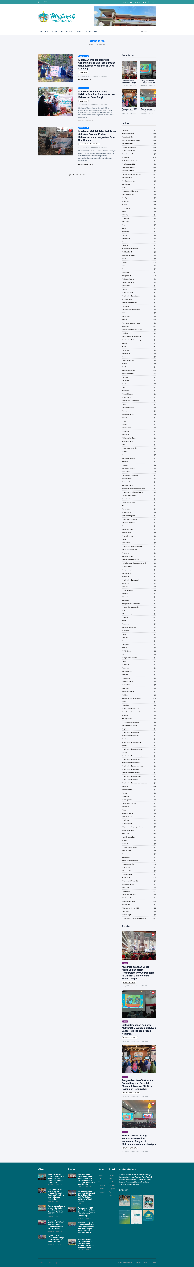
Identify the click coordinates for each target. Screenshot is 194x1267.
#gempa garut (126, 573)
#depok (124, 289)
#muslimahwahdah (128, 133)
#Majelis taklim (126, 428)
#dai (123, 265)
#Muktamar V (126, 898)
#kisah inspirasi (127, 478)
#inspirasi (125, 786)
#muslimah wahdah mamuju (131, 773)
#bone (124, 211)
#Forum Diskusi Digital (129, 847)
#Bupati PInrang (127, 394)
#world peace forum (128, 502)
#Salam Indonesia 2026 (129, 901)
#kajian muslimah (127, 292)
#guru (123, 313)
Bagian (79, 31)
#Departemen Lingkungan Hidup (132, 827)
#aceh (124, 404)
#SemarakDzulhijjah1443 (130, 191)
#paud (124, 259)
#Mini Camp (126, 208)
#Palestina (125, 806)
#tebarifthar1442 (127, 144)
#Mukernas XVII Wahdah (130, 881)
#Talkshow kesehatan (129, 438)
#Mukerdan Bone (127, 597)
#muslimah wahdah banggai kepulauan (134, 783)
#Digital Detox (126, 850)
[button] (40, 2)
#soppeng (125, 637)
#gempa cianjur (127, 570)
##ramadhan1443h (128, 171)
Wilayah (88, 31)
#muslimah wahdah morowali (131, 762)
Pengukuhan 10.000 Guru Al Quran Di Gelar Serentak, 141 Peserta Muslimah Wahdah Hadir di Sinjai (86, 1212)
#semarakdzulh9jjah (128, 194)
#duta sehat (125, 221)
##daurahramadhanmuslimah (131, 174)
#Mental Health (127, 874)
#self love (125, 367)
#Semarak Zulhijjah (128, 864)
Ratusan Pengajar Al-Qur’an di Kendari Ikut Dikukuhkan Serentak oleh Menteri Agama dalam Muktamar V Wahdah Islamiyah (86, 1227)
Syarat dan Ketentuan (125, 1263)
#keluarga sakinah (128, 360)
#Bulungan (125, 390)
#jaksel (124, 661)
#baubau (124, 752)
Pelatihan (102, 1185)
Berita (47, 31)
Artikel (54, 31)
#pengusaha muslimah (129, 658)
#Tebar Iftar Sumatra (128, 894)
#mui (123, 610)
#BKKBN (125, 465)
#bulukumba (126, 353)
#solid (124, 620)
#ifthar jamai (126, 857)
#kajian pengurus (127, 854)
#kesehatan (125, 326)
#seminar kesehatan (128, 458)
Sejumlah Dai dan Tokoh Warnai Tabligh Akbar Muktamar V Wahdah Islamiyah (55, 1239)
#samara (125, 377)
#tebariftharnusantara (129, 147)
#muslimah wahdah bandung (131, 742)
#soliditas (125, 593)
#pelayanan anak (127, 529)
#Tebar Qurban (127, 800)
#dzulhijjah (125, 198)
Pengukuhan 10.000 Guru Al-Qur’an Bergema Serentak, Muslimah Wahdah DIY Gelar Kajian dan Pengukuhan (137, 1084)
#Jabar (124, 702)
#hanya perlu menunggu (130, 475)
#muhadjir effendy (128, 536)
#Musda (124, 647)
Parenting (112, 1185)
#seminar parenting (128, 407)
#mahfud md (126, 286)
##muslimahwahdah (128, 167)
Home (41, 31)
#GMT (124, 346)
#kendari (124, 746)
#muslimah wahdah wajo (130, 779)
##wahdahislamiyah (128, 181)
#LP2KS (124, 204)
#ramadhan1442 (127, 137)
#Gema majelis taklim (129, 370)
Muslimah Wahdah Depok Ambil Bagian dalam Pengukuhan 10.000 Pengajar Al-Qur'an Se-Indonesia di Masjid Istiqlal (138, 972)
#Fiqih (124, 729)
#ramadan (125, 715)
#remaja (124, 363)
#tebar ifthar (126, 157)
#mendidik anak (127, 299)
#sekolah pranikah (128, 691)
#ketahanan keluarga (128, 468)
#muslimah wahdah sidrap (130, 708)
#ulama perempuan (128, 614)
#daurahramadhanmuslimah (131, 140)
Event (62, 31)
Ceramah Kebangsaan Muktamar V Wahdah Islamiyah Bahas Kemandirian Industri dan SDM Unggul (55, 1225)
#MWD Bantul (126, 651)
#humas (124, 411)
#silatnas (125, 242)
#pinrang (124, 343)
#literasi (124, 451)
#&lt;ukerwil (125, 631)
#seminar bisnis (127, 671)
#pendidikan (126, 316)
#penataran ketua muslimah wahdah (134, 488)
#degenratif (125, 434)
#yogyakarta (126, 678)
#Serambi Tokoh (127, 813)
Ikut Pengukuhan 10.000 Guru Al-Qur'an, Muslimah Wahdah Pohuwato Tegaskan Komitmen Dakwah (86, 1243)
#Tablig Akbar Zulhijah (129, 803)
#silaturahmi (126, 472)
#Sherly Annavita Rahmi (130, 248)
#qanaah (124, 793)
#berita (124, 188)
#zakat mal (125, 796)
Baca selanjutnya (84, 79)
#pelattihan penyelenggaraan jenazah (134, 563)
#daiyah (124, 269)
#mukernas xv (126, 512)
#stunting (125, 245)
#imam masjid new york (130, 549)
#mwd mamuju (127, 566)
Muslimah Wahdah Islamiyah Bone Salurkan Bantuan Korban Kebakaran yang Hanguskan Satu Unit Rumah (97, 135)
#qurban (124, 235)
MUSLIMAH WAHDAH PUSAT (89, 144)
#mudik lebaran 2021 (128, 164)
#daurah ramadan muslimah (131, 712)
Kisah (110, 1195)
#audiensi (125, 461)
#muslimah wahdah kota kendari (132, 749)
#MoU (124, 421)
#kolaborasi (125, 583)
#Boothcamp (126, 905)
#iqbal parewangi (127, 556)
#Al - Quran (125, 384)
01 (73, 175)
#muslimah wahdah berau (130, 769)
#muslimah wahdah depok (130, 732)
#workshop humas (128, 414)
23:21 (45, 2)
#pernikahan (126, 685)
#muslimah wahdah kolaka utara (132, 766)
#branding (125, 215)
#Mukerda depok (127, 681)
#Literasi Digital (127, 915)
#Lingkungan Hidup (128, 830)
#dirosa (124, 319)
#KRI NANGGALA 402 (129, 161)
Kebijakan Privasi (141, 1263)
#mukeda (125, 675)
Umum (101, 1182)
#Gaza (124, 810)
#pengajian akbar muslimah (131, 309)
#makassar (125, 218)
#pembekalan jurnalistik (129, 725)
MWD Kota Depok (129, 982)
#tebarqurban (126, 238)
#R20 (123, 445)
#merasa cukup (127, 790)
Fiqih (110, 1192)
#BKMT (124, 418)
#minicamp (125, 231)
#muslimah (125, 201)
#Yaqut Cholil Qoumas (129, 519)
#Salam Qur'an (127, 823)
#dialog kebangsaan (128, 282)
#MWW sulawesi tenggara (130, 722)
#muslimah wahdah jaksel (130, 560)
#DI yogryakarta (127, 718)
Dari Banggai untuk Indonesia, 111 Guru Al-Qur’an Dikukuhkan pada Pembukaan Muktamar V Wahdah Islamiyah (86, 1196)
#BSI (123, 505)
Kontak (96, 31)
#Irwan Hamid (126, 397)
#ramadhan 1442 (127, 154)
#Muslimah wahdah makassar (132, 330)
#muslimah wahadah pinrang (131, 340)
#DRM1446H (126, 891)
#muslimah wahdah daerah (131, 296)
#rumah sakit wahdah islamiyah (132, 546)
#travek (124, 526)
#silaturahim (126, 543)
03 (80, 175)
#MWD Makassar (127, 590)
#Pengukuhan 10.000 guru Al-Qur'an (134, 918)
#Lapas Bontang (127, 441)
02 (77, 175)
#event (124, 357)
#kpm (123, 654)
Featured (101, 1192)
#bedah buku (126, 184)
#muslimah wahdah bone (130, 303)
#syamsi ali (125, 553)
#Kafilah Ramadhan (128, 837)
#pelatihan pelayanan (129, 627)
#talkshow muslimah (128, 255)
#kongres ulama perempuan (131, 603)
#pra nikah (125, 688)
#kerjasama (125, 509)
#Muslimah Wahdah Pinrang (131, 401)
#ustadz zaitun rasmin (129, 495)
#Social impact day (128, 884)
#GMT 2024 (126, 877)
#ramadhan (125, 705)
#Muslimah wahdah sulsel (130, 580)
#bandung (125, 739)
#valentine (125, 130)
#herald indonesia (127, 485)
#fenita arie (125, 668)
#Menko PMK (126, 533)
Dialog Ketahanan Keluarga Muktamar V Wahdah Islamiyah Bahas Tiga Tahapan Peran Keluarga (139, 1029)
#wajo (124, 225)
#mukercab (125, 664)
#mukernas (125, 576)
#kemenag (125, 380)
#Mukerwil (125, 617)
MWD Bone (83, 72)
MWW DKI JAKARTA (130, 1037)
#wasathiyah (126, 499)
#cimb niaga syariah (128, 522)
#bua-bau (125, 455)
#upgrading (125, 644)
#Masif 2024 (126, 820)
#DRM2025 (125, 888)
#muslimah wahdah (128, 150)
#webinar (125, 695)
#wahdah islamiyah (128, 279)
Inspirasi (111, 1175)
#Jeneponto (126, 350)
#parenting (125, 306)
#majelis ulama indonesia (130, 607)
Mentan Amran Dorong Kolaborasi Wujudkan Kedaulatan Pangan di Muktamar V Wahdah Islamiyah (139, 1140)
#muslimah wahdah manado (131, 759)
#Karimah (125, 844)
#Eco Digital (126, 867)
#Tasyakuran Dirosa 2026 (130, 908)
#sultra (124, 634)
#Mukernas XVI (127, 817)
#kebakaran (125, 624)
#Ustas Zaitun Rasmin (129, 448)
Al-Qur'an (112, 1188)
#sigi (123, 387)
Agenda (101, 1188)
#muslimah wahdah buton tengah (133, 756)
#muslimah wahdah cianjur (130, 735)
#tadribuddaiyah (127, 252)
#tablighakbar (126, 272)
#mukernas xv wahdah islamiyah (132, 492)
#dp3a (124, 539)
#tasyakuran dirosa (128, 374)
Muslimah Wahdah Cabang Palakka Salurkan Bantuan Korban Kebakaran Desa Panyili (96, 94)
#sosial (124, 262)
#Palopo (124, 424)
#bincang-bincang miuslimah (131, 336)
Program (69, 31)
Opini (110, 1178)
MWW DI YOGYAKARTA (131, 1093)
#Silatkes (125, 333)
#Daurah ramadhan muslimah (131, 698)
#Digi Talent (125, 911)
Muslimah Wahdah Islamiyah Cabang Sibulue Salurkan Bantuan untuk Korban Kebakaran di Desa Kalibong (96, 64)
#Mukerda (125, 587)
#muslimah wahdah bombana (131, 776)
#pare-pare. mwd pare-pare (131, 323)
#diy (123, 641)
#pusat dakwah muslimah (130, 860)
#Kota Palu (125, 431)
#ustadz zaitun (126, 482)
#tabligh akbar (126, 275)
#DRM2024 (125, 833)
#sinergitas (125, 600)
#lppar (124, 228)
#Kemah (124, 840)
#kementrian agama (128, 516)
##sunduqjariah (127, 177)
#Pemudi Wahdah (127, 871)
